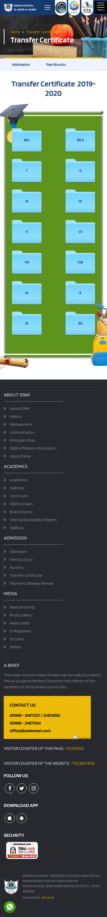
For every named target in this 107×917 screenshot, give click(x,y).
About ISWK (20, 408)
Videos (15, 647)
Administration (22, 432)
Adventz (48, 897)
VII (27, 262)
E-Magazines (20, 631)
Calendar (17, 488)
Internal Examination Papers (33, 519)
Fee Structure (57, 64)
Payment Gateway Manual (31, 583)
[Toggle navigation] (47, 7)
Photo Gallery (21, 615)
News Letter (20, 623)
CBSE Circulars (21, 503)
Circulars (17, 639)
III (26, 201)
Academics (19, 480)
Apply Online (20, 456)
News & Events (22, 607)
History (16, 416)
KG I (27, 140)
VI (80, 231)
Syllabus (16, 527)
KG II (80, 140)
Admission (21, 64)
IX (26, 292)
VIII (80, 262)
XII (80, 323)
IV (80, 201)
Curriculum (19, 496)
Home (15, 31)
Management (21, 424)
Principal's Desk (22, 440)
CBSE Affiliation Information (33, 448)
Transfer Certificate (26, 575)
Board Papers (21, 511)
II (80, 170)
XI (26, 323)
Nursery (16, 567)
